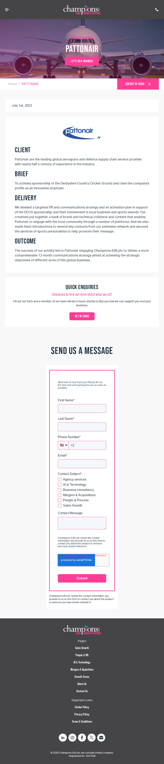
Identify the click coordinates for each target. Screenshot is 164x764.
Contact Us (82, 691)
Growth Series (82, 677)
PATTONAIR (29, 84)
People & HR (82, 655)
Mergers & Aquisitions (82, 669)
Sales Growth (82, 648)
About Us (81, 684)
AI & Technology (82, 662)
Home (12, 84)
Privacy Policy (82, 714)
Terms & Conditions (82, 721)
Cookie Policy (82, 707)
